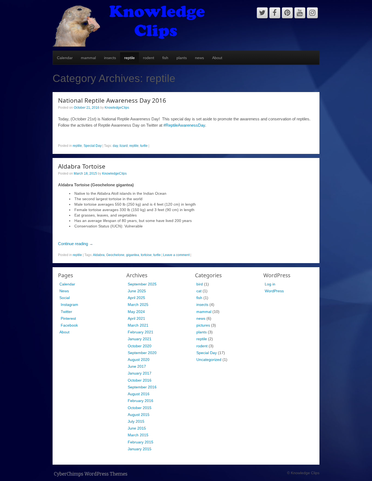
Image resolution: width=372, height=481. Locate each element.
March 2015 (138, 435)
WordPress (274, 291)
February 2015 (140, 442)
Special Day (93, 146)
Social (64, 298)
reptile (129, 58)
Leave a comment (176, 255)
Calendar (65, 58)
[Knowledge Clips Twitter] (262, 12)
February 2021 (140, 332)
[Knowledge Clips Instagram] (312, 12)
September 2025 (142, 284)
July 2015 (136, 421)
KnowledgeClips (117, 107)
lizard (124, 146)
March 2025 (138, 304)
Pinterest (68, 318)
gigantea (132, 255)
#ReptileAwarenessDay (184, 125)
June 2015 (137, 428)
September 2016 (142, 387)
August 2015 (139, 414)
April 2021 (136, 318)
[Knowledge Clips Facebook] (274, 12)
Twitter (66, 311)
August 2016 (139, 394)
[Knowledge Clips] (129, 25)
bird (199, 284)
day (115, 146)
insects (110, 58)
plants (181, 58)
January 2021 (139, 339)
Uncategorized (208, 359)
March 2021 (138, 325)
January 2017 (139, 373)
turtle (144, 146)
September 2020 (142, 353)
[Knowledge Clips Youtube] (299, 12)
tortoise (146, 255)
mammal (88, 58)
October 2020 (139, 346)
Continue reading (75, 243)
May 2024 (136, 311)
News (64, 291)
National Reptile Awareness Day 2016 (112, 100)
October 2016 (139, 380)
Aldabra (99, 255)
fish (165, 58)
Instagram (69, 304)
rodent (148, 58)
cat (199, 291)
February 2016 (140, 400)
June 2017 (137, 366)
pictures (203, 325)
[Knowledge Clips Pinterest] (287, 12)
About (217, 58)
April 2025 (136, 298)
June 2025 (137, 291)
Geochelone (115, 255)
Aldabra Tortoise (81, 166)
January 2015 (139, 449)
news (199, 58)
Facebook (69, 325)
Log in (270, 284)
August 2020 (139, 359)
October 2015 (139, 408)
